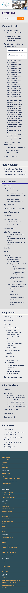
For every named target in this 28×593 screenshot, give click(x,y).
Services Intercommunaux (13, 377)
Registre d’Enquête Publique (18, 273)
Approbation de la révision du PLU (17, 303)
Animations (8, 393)
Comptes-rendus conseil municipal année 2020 (14, 85)
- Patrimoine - (9, 429)
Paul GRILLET (9, 447)
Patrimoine (8, 425)
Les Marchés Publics (11, 150)
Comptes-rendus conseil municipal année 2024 (14, 69)
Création (9, 339)
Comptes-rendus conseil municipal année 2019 (14, 89)
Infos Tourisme (10, 385)
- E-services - (9, 188)
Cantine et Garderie (12, 225)
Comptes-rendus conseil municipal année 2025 (14, 65)
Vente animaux (11, 347)
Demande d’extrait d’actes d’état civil (16, 196)
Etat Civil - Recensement (13, 232)
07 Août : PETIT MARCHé (14, 400)
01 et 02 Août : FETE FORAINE (16, 396)
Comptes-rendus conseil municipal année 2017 (14, 97)
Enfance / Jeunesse (11, 219)
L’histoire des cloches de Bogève (12, 443)
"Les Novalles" (10, 164)
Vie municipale (10, 26)
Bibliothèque (8, 324)
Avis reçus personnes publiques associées (19, 269)
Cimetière (7, 186)
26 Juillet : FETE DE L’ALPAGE (16, 404)
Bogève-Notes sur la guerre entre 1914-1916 (14, 433)
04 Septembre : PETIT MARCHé (16, 398)
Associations (8, 320)
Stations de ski (9, 417)
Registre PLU (14, 294)
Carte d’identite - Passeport (14, 208)
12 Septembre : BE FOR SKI (15, 402)
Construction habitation (13, 337)
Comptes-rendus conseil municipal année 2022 (14, 77)
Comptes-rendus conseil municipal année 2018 (14, 93)
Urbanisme (8, 255)
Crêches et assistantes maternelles (12, 351)
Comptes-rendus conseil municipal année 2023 (14, 73)
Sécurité (7, 248)
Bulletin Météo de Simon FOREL (13, 438)
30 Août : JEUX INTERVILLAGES (17, 406)
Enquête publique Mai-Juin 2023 (16, 264)
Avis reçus (13, 266)
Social (6, 251)
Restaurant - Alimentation (14, 343)
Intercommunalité (10, 156)
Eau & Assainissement (12, 212)
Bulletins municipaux (13, 199)
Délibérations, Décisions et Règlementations (13, 45)
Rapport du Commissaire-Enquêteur (17, 278)
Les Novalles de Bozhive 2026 (15, 171)
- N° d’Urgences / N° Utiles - (14, 317)
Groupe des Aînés (10, 356)
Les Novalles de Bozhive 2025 (15, 174)
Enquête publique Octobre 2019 (16, 284)
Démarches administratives (15, 201)
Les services (9, 181)
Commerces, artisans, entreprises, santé (12, 329)
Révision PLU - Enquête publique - (17, 287)
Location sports (11, 341)
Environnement (9, 228)
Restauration (8, 413)
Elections (7, 215)
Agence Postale (9, 204)
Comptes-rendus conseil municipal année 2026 (14, 61)
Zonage (12, 291)
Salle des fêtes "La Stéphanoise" (11, 361)
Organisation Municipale (12, 36)
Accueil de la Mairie (11, 30)
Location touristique (11, 409)
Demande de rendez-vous (14, 191)
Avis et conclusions (18, 281)
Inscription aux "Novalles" (13, 169)
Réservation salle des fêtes (15, 193)
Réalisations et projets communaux (12, 143)
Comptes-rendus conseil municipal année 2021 (14, 81)
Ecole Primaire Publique (14, 222)
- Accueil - (7, 389)
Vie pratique (8, 312)
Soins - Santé (11, 345)
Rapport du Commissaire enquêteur (17, 298)
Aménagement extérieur (14, 332)
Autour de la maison (13, 334)
